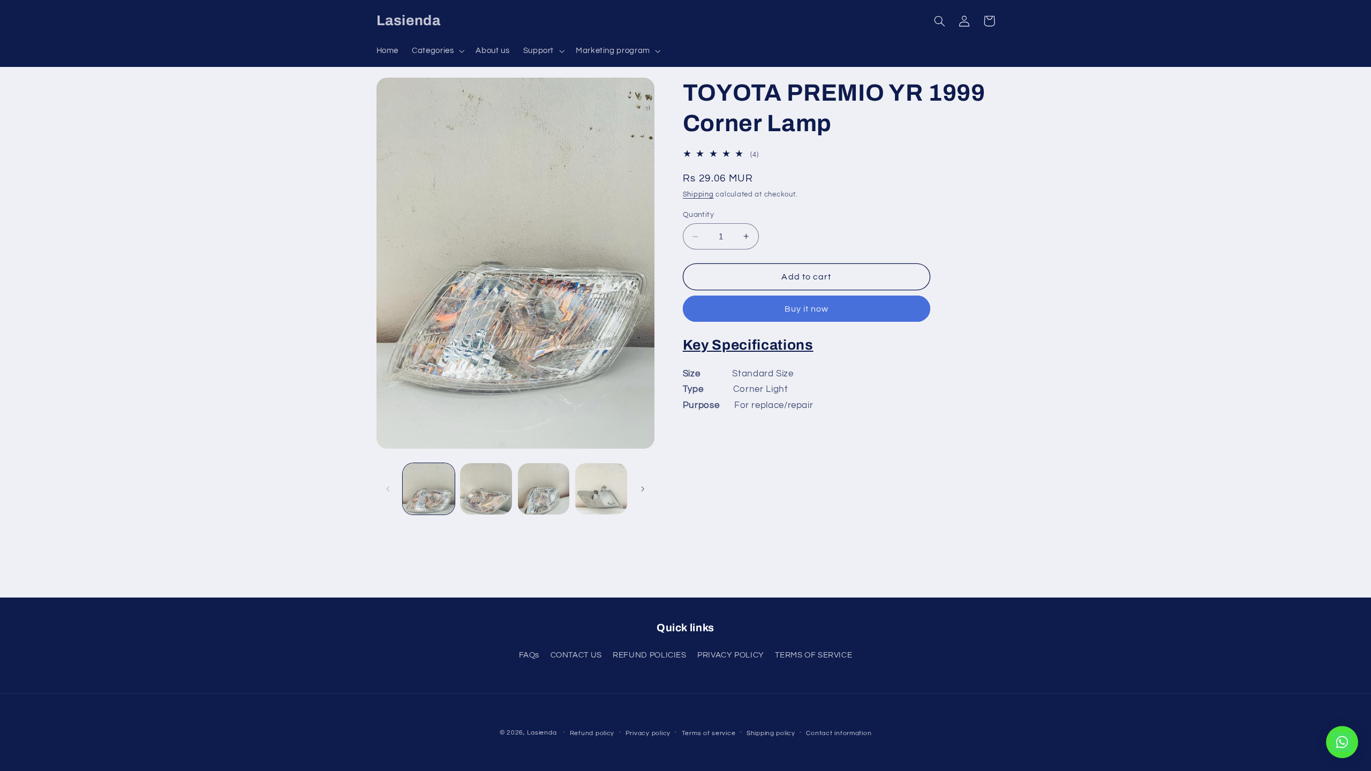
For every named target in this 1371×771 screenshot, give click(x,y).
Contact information (838, 733)
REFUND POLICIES (649, 655)
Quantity (698, 214)
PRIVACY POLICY (730, 655)
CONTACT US (576, 655)
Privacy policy (648, 733)
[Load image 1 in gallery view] (429, 489)
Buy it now (807, 309)
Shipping (698, 194)
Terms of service (709, 733)
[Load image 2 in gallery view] (486, 489)
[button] (437, 51)
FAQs (529, 655)
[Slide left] (388, 489)
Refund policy (592, 733)
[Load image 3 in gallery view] (544, 489)
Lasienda (541, 733)
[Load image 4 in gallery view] (601, 489)
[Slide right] (642, 489)
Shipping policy (771, 733)
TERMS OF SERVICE (813, 655)
